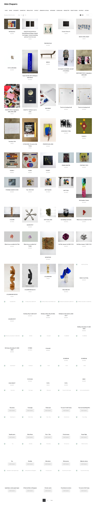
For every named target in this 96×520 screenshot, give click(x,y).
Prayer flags (84, 434)
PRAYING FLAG (48, 43)
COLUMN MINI (48, 276)
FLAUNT (48, 170)
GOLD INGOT (12, 383)
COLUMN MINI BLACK (30, 289)
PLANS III (84, 136)
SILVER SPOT (30, 225)
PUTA (48, 383)
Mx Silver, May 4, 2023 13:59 (30, 313)
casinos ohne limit (48, 512)
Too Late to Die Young (84, 488)
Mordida (30, 461)
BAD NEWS (48, 108)
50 (21, 15)
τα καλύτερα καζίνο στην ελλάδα (48, 514)
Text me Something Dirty (84, 407)
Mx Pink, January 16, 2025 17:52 (66, 244)
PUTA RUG (30, 379)
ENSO (84, 379)
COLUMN (12, 219)
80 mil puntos (12, 31)
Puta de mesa (66, 434)
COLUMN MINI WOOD (12, 294)
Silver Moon (30, 434)
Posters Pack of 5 (66, 31)
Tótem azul (48, 407)
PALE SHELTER (66, 289)
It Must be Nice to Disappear (30, 488)
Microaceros (66, 461)
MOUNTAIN (48, 257)
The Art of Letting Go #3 (66, 107)
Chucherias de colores (66, 488)
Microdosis (48, 461)
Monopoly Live (48, 516)
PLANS (30, 170)
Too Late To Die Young (66, 407)
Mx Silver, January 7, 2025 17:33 (84, 244)
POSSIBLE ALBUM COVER (12, 189)
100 (25, 15)
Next (52, 500)
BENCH (48, 62)
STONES (30, 348)
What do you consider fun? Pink (12, 244)
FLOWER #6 (84, 358)
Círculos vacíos (48, 488)
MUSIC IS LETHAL (84, 278)
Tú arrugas (30, 407)
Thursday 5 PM (12, 141)
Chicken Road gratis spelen (48, 519)
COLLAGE (48, 348)
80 (23, 15)
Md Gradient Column (84, 200)
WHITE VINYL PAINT (84, 36)
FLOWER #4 (66, 358)
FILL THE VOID (30, 189)
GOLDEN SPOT (12, 319)
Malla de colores (84, 461)
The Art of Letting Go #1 (84, 107)
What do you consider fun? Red (84, 219)
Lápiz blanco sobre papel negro (12, 488)
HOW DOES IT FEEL (66, 131)
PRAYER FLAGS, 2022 (48, 144)
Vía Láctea (12, 407)
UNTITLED (66, 190)
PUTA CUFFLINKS (12, 67)
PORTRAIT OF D (84, 165)
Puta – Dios (48, 434)
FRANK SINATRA (66, 165)
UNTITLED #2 (48, 189)
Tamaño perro (12, 434)
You (12, 461)
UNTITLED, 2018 (48, 219)
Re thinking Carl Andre (66, 219)
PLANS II (12, 170)
